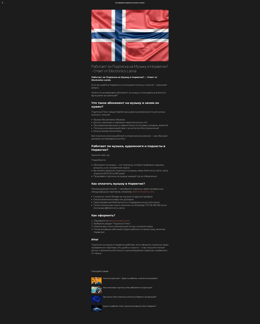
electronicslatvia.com (143, 192)
